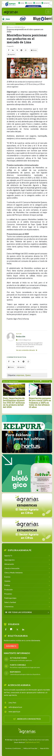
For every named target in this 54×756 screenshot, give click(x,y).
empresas (20, 375)
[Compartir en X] (17, 50)
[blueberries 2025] (38, 18)
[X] (17, 629)
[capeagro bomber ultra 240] (27, 4)
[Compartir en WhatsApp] (26, 50)
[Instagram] (11, 629)
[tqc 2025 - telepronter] (16, 18)
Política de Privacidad (30, 748)
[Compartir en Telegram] (21, 50)
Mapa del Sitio (44, 748)
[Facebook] (6, 629)
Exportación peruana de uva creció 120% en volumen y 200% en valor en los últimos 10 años (40, 402)
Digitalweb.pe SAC (32, 742)
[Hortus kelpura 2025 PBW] (27, 434)
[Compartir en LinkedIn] (13, 50)
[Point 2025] (27, 473)
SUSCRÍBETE (11, 646)
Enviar (35, 50)
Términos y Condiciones (13, 748)
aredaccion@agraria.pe (24, 340)
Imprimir (12, 54)
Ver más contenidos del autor (25, 350)
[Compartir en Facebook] (8, 50)
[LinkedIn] (23, 629)
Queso (28, 375)
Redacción (20, 336)
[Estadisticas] (27, 505)
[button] (35, 381)
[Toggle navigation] (48, 11)
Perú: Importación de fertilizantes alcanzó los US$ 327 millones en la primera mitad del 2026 (14, 402)
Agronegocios (9, 24)
